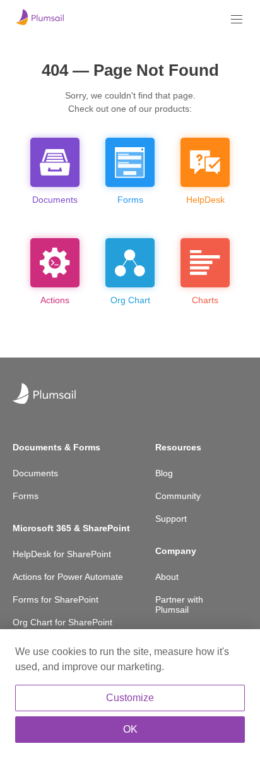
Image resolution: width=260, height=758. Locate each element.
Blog (164, 473)
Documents (35, 473)
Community (178, 496)
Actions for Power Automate (68, 577)
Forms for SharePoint (55, 599)
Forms (25, 496)
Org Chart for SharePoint (62, 622)
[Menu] (236, 19)
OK (130, 729)
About (167, 577)
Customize (130, 697)
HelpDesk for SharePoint (62, 554)
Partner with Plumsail (179, 604)
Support (171, 519)
